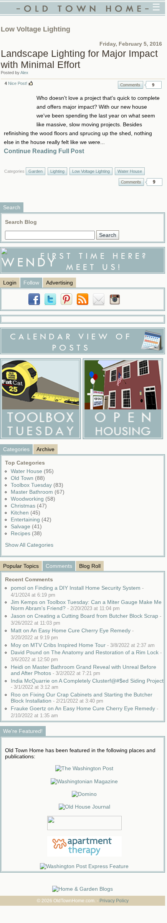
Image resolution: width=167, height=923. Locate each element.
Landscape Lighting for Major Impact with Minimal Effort (79, 59)
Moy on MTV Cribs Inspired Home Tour (83, 645)
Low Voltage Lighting (91, 171)
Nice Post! (17, 83)
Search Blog (21, 222)
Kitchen (25, 512)
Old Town (28, 478)
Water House (129, 171)
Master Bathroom (37, 492)
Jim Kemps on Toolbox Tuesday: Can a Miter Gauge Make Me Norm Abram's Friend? (86, 605)
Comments (130, 85)
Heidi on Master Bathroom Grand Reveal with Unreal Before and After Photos (83, 670)
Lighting (57, 171)
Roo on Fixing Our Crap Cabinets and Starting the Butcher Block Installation (81, 697)
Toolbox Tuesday (37, 485)
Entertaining (31, 519)
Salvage (26, 526)
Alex (24, 72)
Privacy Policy (114, 900)
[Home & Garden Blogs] (82, 889)
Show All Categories (29, 545)
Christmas (29, 506)
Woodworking (33, 499)
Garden (35, 171)
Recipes (26, 533)
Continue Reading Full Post (44, 151)
